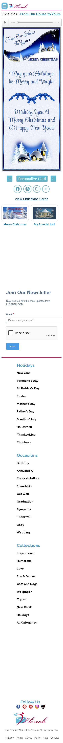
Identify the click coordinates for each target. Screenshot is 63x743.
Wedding (23, 532)
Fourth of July (26, 419)
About (28, 737)
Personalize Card (32, 178)
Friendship (24, 486)
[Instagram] (37, 706)
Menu (5, 6)
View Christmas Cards (31, 199)
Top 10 (21, 599)
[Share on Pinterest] (27, 189)
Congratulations (28, 478)
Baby (20, 524)
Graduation (25, 501)
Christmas (24, 442)
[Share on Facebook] (18, 189)
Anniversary (25, 470)
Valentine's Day (27, 380)
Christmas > (11, 14)
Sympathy (24, 509)
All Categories (27, 622)
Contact (54, 737)
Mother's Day (26, 403)
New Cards (24, 607)
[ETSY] (44, 706)
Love (20, 568)
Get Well (23, 494)
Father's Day (25, 411)
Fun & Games (26, 576)
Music (37, 737)
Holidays (23, 615)
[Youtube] (31, 706)
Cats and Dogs (27, 584)
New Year (23, 373)
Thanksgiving (26, 434)
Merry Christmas (15, 224)
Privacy (10, 737)
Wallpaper (24, 591)
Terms (19, 737)
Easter (21, 396)
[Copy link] (36, 189)
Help (45, 737)
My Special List (44, 224)
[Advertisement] (31, 256)
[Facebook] (19, 706)
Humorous (24, 561)
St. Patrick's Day (28, 388)
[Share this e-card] (46, 189)
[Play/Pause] (5, 22)
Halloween (24, 427)
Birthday (23, 463)
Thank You (24, 517)
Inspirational (25, 553)
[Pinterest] (25, 706)
